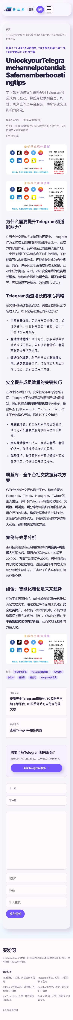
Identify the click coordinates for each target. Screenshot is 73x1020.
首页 (8, 29)
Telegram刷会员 (49, 677)
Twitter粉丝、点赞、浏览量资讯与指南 (54, 998)
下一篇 (12, 800)
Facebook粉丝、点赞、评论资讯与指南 (53, 989)
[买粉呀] (14, 9)
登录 (31, 9)
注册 (40, 9)
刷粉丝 (22, 677)
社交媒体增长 (20, 672)
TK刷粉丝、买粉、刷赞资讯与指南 (19, 979)
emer (16, 119)
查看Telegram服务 (36, 768)
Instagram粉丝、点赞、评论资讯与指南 (53, 979)
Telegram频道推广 (40, 672)
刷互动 (33, 677)
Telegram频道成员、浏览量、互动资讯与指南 (19, 989)
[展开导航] (49, 9)
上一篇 (12, 788)
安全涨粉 (58, 672)
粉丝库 (11, 677)
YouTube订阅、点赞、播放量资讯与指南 (18, 998)
